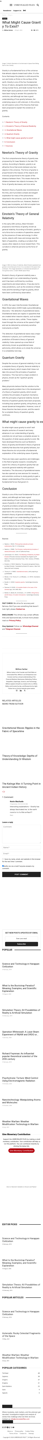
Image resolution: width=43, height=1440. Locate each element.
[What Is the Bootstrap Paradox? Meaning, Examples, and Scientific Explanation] (21, 979)
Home (4, 15)
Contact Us (23, 1433)
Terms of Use (13, 1433)
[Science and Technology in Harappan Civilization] (21, 957)
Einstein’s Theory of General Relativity (20, 126)
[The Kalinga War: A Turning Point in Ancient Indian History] (21, 771)
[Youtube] (13, 1427)
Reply (11, 815)
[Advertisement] (21, 903)
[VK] (37, 35)
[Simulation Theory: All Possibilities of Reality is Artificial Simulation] (21, 1003)
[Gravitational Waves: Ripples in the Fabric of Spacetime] (21, 715)
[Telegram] (8, 1427)
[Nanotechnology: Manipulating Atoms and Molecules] (21, 1093)
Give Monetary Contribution (21, 1150)
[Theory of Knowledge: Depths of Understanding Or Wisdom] (21, 743)
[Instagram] (18, 691)
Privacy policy (19, 1431)
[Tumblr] (9, 1427)
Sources (9, 146)
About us (10, 1431)
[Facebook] (11, 35)
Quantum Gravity (12, 134)
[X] (16, 35)
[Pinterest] (31, 35)
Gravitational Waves (13, 130)
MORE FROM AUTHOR (12, 704)
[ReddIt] (26, 35)
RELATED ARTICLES (11, 700)
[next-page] (4, 792)
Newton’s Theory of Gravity (16, 122)
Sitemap (31, 1433)
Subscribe (21, 944)
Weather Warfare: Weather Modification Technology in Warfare (20, 1123)
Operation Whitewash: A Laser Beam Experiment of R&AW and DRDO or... (20, 1033)
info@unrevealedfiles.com (20, 1419)
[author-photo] (21, 666)
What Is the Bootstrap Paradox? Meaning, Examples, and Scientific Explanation (19, 988)
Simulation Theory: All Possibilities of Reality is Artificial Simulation (21, 1011)
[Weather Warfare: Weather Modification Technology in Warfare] (21, 1115)
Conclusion (10, 142)
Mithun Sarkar (8, 30)
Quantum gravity (20, 582)
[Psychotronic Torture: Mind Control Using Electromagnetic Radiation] (21, 1071)
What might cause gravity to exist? (19, 138)
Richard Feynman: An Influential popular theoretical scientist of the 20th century (19, 1056)
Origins (10, 15)
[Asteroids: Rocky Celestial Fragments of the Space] (21, 1327)
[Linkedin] (21, 35)
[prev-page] (3, 792)
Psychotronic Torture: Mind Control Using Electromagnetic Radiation (20, 1079)
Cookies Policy (29, 1431)
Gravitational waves (22, 571)
